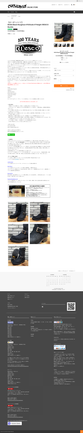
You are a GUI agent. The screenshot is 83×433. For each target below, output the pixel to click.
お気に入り (65, 59)
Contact (12, 11)
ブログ (9, 302)
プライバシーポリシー (12, 307)
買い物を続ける (71, 270)
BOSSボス (12, 18)
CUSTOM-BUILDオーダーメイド (14, 16)
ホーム (9, 16)
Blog (16, 11)
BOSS (19, 16)
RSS (8, 304)
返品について (72, 88)
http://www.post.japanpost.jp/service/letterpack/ (15, 400)
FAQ (8, 11)
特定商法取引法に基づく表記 (13, 306)
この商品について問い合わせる (62, 270)
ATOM (11, 304)
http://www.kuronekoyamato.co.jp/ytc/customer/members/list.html (18, 366)
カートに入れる (65, 85)
